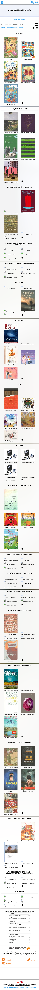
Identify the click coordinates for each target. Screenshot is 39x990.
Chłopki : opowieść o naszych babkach (17, 925)
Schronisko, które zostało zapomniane (17, 931)
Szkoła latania (12, 921)
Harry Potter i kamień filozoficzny (15, 920)
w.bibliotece (8, 953)
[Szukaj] (36, 24)
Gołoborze (11, 942)
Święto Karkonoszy (13, 940)
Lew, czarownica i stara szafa (15, 915)
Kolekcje (20, 27)
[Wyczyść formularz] (33, 28)
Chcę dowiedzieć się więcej (11, 987)
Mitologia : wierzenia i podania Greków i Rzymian (19, 917)
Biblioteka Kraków (19, 19)
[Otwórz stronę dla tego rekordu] (11, 47)
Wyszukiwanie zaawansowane (9, 27)
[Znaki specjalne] (37, 28)
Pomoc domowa (12, 939)
